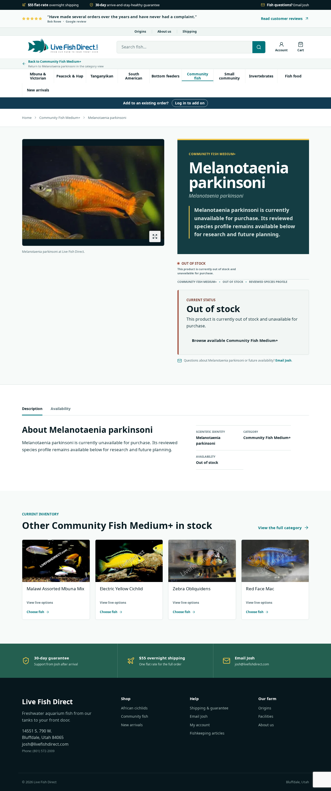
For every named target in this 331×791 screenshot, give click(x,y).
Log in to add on (190, 102)
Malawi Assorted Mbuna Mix (55, 589)
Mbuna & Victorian (38, 76)
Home (27, 117)
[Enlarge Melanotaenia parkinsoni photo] (155, 236)
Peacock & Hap (69, 76)
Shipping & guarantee (209, 708)
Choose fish (35, 612)
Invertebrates (261, 76)
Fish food (293, 76)
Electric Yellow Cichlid (121, 589)
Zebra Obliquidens (191, 589)
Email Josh (283, 360)
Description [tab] (32, 408)
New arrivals (38, 90)
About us (164, 31)
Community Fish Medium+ (59, 117)
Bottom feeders (165, 76)
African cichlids (134, 708)
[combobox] (184, 47)
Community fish (197, 76)
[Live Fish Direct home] (63, 47)
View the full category (280, 527)
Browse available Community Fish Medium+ (235, 340)
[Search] (258, 47)
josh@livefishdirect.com (45, 744)
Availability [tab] (61, 408)
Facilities (265, 716)
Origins (140, 31)
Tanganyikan (102, 76)
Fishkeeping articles (207, 733)
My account (200, 724)
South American (133, 76)
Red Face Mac (260, 589)
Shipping (190, 31)
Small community (229, 76)
